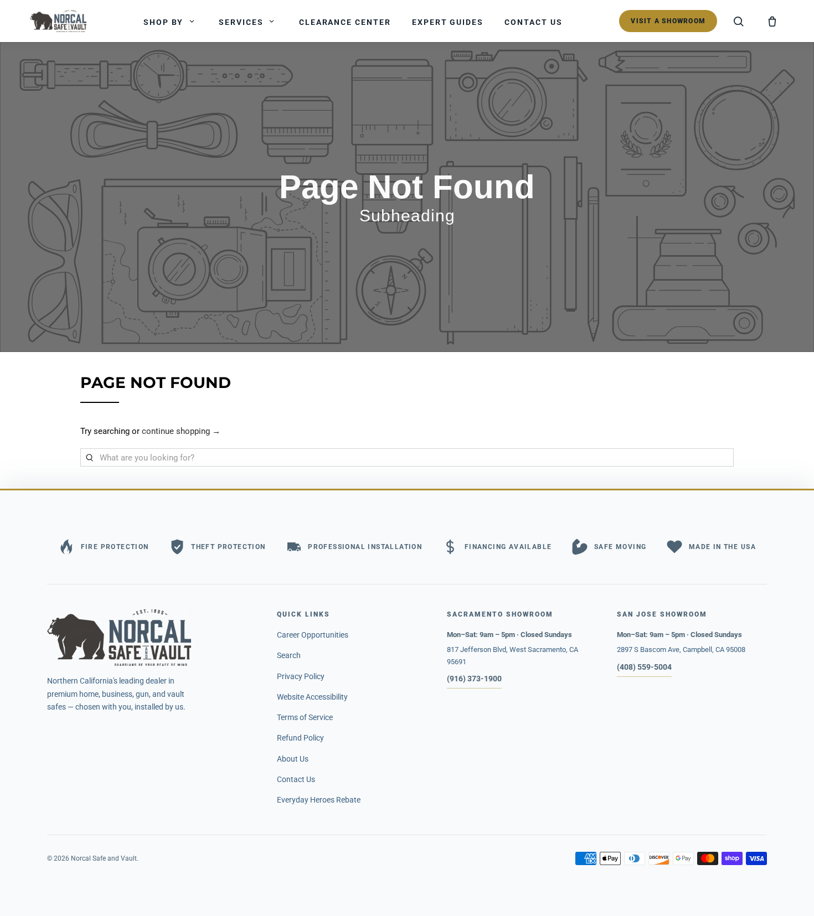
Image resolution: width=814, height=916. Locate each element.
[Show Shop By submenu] (192, 21)
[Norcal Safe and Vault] (152, 637)
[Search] (739, 21)
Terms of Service (305, 717)
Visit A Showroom (668, 21)
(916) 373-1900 (474, 678)
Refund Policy (300, 737)
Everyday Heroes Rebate (318, 799)
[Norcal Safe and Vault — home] (58, 21)
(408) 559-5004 (644, 667)
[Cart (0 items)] (772, 21)
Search (289, 655)
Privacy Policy (300, 676)
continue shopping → (181, 431)
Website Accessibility (312, 696)
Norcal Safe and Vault (104, 858)
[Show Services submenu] (272, 21)
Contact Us (296, 779)
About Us (292, 758)
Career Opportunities (312, 634)
